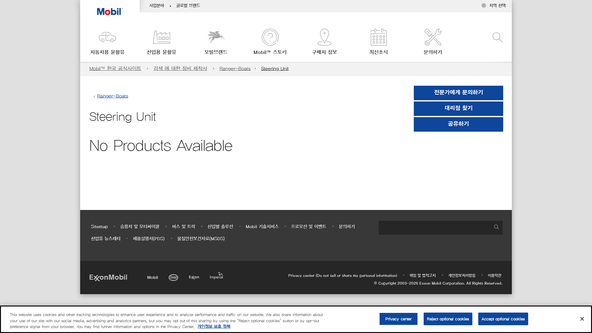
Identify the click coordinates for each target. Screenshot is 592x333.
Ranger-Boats (235, 68)
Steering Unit (275, 68)
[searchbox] (434, 228)
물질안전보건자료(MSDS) (201, 238)
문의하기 (347, 226)
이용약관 (494, 275)
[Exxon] (194, 276)
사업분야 (156, 6)
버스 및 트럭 (183, 226)
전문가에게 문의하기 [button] (458, 93)
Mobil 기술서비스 (262, 226)
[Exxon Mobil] (108, 277)
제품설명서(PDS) (149, 238)
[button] (107, 42)
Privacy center (398, 318)
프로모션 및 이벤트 (308, 226)
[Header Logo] (110, 7)
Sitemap (99, 226)
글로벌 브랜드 (188, 6)
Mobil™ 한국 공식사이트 (115, 68)
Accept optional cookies (503, 318)
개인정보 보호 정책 (214, 326)
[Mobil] (153, 276)
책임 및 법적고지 (422, 275)
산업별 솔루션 (220, 226)
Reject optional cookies (448, 318)
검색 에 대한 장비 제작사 (180, 68)
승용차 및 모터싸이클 (139, 226)
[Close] (582, 319)
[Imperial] (217, 274)
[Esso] (174, 276)
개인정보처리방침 (461, 275)
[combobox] (441, 228)
